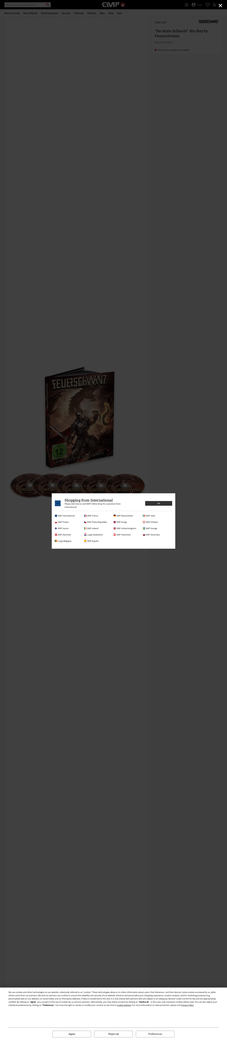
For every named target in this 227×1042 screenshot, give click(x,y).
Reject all (113, 1034)
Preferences (155, 1034)
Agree (72, 1034)
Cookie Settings (124, 1005)
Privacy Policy (187, 1005)
